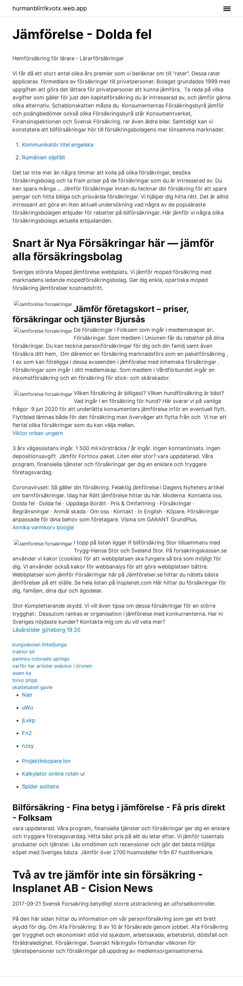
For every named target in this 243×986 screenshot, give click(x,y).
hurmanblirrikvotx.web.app (49, 8)
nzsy (28, 746)
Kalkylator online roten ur (53, 774)
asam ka (21, 673)
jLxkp (28, 720)
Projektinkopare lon (46, 761)
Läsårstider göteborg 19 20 (46, 630)
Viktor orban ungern (37, 433)
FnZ (27, 733)
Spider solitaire (40, 786)
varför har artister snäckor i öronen (52, 666)
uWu (27, 707)
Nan (27, 695)
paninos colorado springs (40, 659)
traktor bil (23, 652)
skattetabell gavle (32, 687)
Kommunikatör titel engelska (57, 145)
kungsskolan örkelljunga (39, 644)
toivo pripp (24, 680)
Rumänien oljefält (43, 157)
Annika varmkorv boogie (43, 527)
